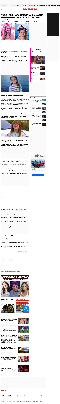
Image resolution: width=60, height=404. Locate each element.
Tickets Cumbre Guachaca (52, 5)
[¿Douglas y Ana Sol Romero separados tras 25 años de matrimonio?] (42, 79)
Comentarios (7, 41)
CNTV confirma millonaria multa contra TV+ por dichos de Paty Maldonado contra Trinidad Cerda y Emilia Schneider (36, 112)
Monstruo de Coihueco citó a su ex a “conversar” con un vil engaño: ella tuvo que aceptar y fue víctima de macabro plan (7, 302)
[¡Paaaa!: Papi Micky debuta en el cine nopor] (44, 124)
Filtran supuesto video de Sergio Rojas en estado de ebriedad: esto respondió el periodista (36, 108)
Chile (5, 5)
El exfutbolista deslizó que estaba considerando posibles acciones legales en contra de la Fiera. (9, 361)
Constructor (39, 5)
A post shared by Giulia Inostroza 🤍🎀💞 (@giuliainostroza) (26, 251)
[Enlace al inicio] (38, 50)
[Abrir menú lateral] (1, 9)
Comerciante (44, 5)
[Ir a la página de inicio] (30, 9)
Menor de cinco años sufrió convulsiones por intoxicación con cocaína (8, 348)
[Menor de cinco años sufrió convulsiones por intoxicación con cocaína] (23, 350)
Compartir (3, 41)
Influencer (19, 271)
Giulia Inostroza (12, 51)
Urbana (33, 5)
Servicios (30, 5)
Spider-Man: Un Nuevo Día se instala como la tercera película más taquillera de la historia (8, 367)
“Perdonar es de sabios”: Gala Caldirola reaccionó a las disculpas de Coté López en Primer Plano (9, 319)
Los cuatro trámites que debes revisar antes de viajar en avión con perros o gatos (9, 336)
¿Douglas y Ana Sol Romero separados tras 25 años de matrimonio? (35, 79)
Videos (23, 5)
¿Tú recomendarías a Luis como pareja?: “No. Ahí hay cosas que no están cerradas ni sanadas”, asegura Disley (38, 53)
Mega (17, 271)
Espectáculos (9, 5)
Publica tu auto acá (38, 158)
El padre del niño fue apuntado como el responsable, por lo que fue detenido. (7, 352)
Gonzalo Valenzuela (4, 57)
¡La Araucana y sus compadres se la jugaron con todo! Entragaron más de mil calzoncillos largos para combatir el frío (35, 74)
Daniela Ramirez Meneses (6, 23)
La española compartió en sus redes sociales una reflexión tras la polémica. (9, 322)
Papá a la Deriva (11, 271)
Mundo (26, 5)
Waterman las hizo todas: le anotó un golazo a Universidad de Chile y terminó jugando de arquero (9, 328)
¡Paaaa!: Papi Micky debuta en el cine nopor (36, 124)
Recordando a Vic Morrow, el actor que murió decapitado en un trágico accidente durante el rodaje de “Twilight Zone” (36, 104)
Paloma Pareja (14, 23)
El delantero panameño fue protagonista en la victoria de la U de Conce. (8, 331)
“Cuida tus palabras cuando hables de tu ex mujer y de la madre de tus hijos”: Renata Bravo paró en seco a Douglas (35, 68)
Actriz (15, 271)
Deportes (14, 5)
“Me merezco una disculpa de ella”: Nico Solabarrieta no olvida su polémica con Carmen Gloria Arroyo (36, 116)
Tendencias (19, 5)
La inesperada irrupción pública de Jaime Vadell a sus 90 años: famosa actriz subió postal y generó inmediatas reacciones (37, 120)
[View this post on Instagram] (10, 197)
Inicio (2, 5)
